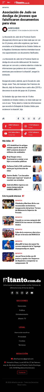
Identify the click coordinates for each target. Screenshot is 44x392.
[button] (4, 2)
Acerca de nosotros (22, 332)
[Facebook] (12, 126)
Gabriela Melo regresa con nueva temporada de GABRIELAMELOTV (17, 187)
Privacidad (22, 337)
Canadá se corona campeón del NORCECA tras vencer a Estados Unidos (28, 222)
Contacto (22, 372)
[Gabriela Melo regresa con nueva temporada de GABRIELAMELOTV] (37, 187)
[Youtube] (12, 133)
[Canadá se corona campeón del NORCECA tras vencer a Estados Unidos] (8, 220)
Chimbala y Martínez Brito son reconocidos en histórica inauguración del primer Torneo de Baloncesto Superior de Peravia (28, 207)
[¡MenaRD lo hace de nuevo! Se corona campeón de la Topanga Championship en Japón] (8, 244)
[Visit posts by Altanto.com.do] (4, 29)
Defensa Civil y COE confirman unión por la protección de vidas (19, 168)
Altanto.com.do (13, 28)
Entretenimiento (22, 314)
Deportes (5, 7)
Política (22, 310)
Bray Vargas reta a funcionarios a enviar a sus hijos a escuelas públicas (17, 159)
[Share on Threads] (34, 119)
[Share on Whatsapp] (28, 119)
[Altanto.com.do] (22, 2)
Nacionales (22, 306)
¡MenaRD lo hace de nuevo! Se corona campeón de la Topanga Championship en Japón (27, 246)
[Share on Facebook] (18, 119)
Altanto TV (22, 319)
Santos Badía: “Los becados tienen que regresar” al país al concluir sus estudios (19, 178)
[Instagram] (32, 126)
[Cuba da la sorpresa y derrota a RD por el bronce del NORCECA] (8, 233)
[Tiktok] (32, 133)
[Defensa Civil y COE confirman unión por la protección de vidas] (37, 168)
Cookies (22, 341)
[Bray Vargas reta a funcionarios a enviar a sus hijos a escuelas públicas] (37, 159)
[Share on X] (23, 119)
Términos (22, 345)
